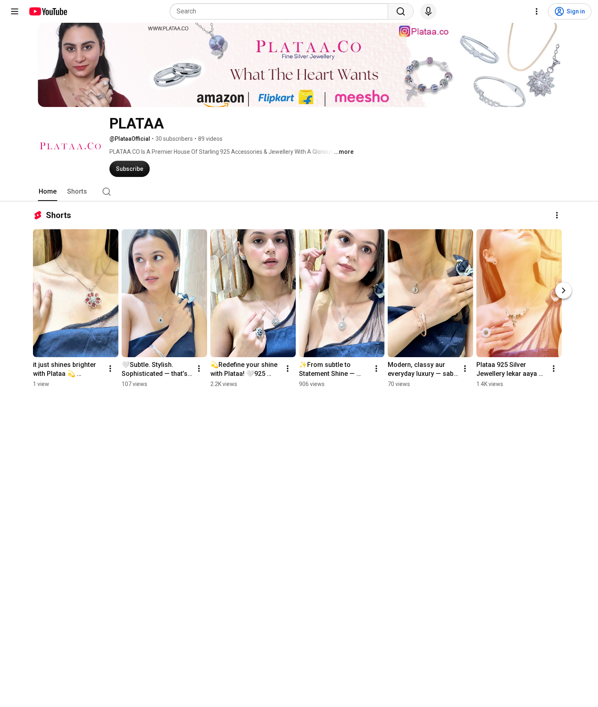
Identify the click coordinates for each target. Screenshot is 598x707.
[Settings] (536, 11)
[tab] (47, 191)
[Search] (401, 11)
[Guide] (15, 11)
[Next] (563, 290)
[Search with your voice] (428, 11)
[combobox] (281, 11)
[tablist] (299, 191)
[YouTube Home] (48, 11)
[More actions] (557, 215)
